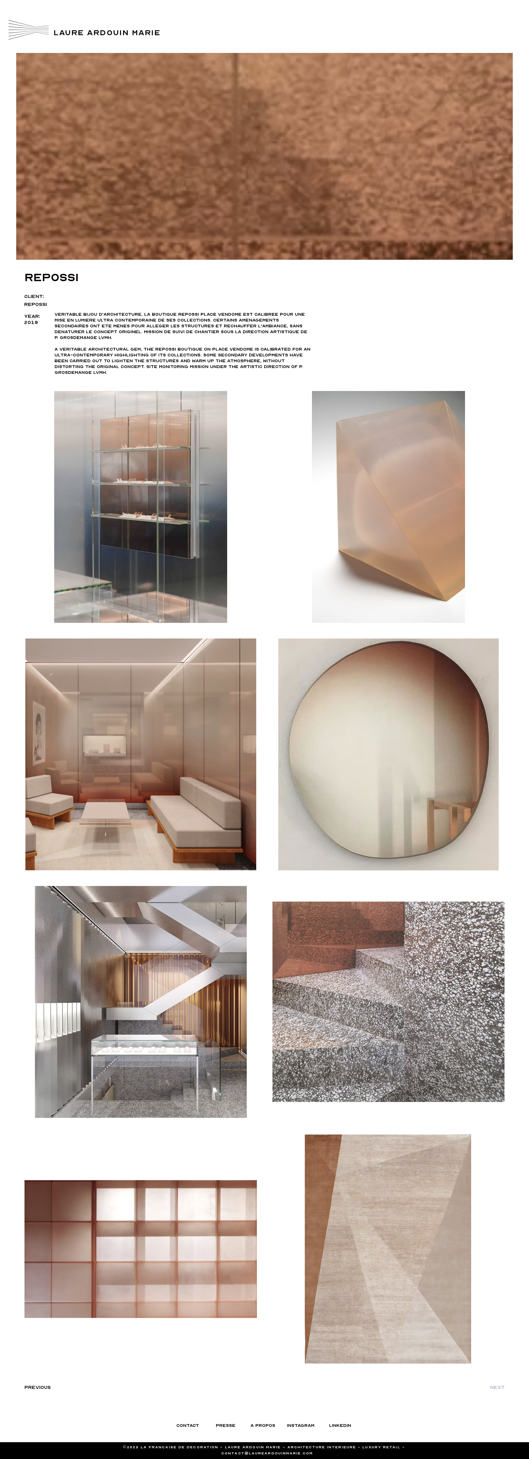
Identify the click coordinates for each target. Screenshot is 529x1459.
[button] (29, 30)
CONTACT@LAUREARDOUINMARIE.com (267, 1453)
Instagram (480, 25)
